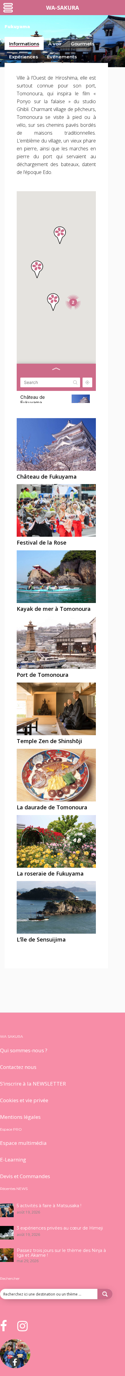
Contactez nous (18, 1066)
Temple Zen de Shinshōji (49, 741)
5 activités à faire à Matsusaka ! (49, 1205)
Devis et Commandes (25, 1176)
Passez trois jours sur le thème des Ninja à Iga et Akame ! (61, 1253)
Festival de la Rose (41, 542)
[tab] (24, 43)
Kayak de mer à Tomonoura (54, 608)
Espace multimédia (23, 1142)
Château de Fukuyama (47, 476)
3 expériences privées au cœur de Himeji (60, 1228)
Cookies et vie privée (24, 1100)
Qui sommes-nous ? (23, 1050)
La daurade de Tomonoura (52, 807)
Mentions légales (20, 1116)
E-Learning (13, 1159)
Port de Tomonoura (43, 674)
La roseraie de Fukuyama (50, 873)
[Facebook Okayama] (15, 1366)
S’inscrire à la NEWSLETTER (33, 1083)
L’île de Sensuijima (41, 939)
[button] (59, 235)
